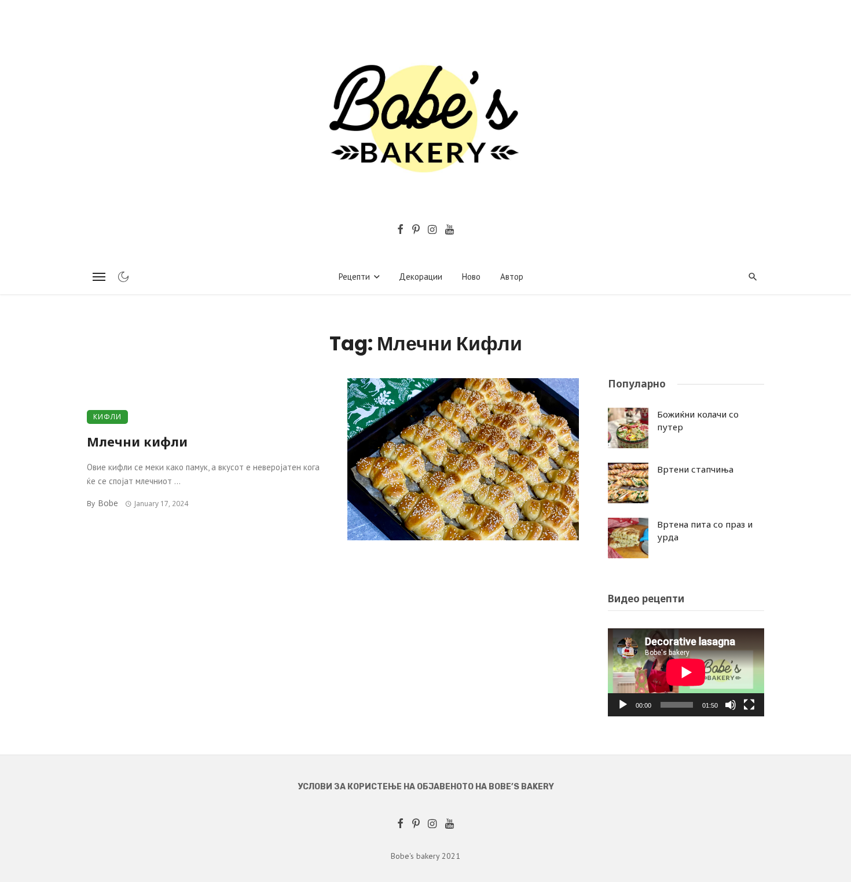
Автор (511, 276)
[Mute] (730, 705)
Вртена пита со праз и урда (705, 530)
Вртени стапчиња (695, 469)
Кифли (107, 417)
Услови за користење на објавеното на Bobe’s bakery (426, 787)
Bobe (108, 502)
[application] (686, 672)
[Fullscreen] (749, 705)
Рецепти (354, 276)
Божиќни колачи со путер (698, 420)
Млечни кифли (137, 441)
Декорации (420, 276)
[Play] (623, 705)
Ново (471, 276)
